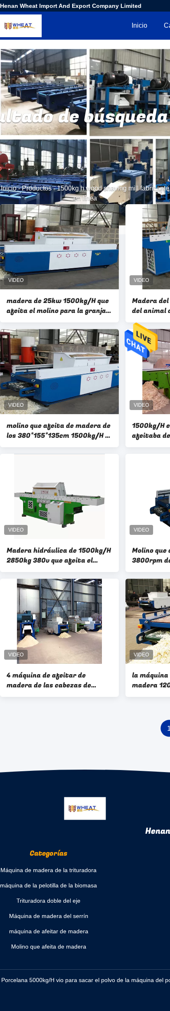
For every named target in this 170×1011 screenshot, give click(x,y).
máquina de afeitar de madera (48, 931)
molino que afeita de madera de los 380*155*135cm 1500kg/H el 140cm (59, 431)
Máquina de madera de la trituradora (48, 870)
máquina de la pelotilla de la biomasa (48, 885)
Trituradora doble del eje (48, 900)
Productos (37, 188)
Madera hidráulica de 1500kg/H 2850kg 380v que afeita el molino (59, 555)
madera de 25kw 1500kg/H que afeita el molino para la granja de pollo (58, 306)
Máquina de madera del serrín (48, 916)
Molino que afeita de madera (48, 946)
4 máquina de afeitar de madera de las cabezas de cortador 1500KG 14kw (49, 680)
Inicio (139, 25)
